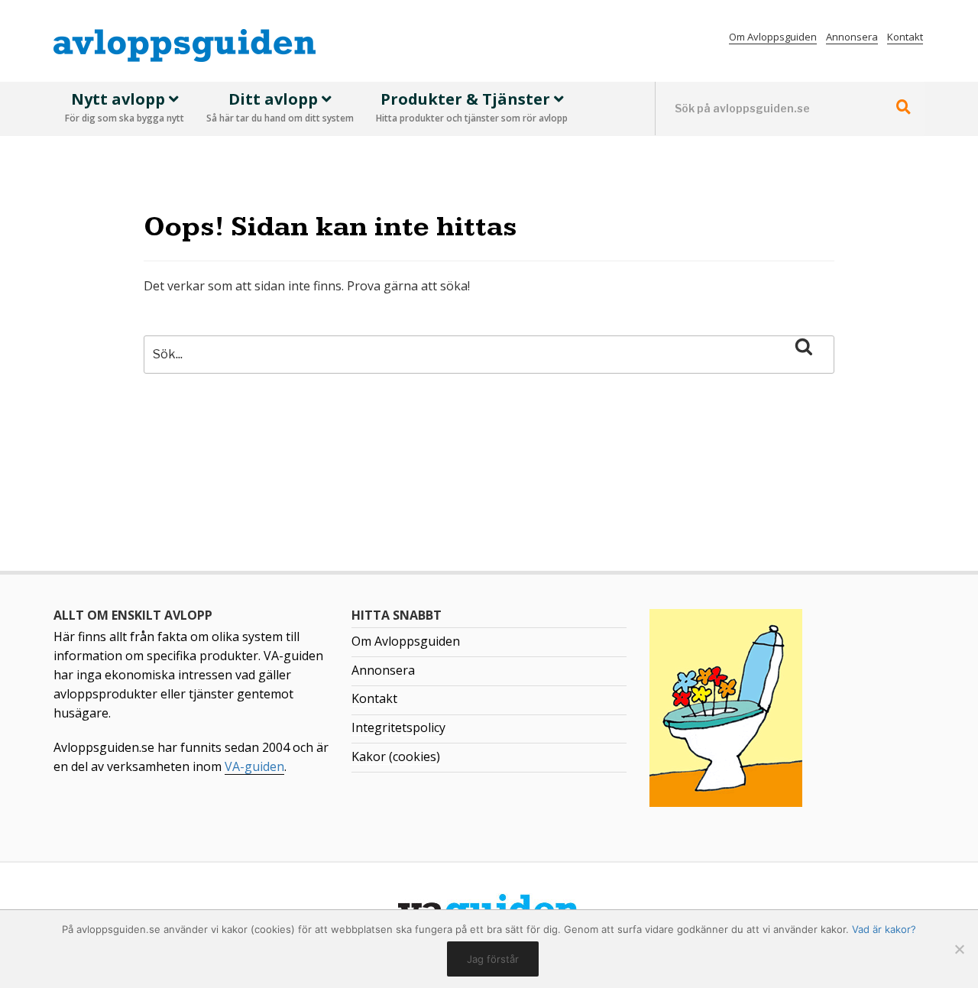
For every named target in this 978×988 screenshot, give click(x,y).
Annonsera (852, 37)
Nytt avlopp (124, 107)
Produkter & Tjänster (472, 107)
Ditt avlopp (280, 107)
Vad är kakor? (884, 929)
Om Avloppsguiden (773, 37)
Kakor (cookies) (395, 756)
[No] (959, 949)
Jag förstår (493, 959)
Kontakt (905, 37)
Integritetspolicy (398, 727)
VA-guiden (254, 766)
